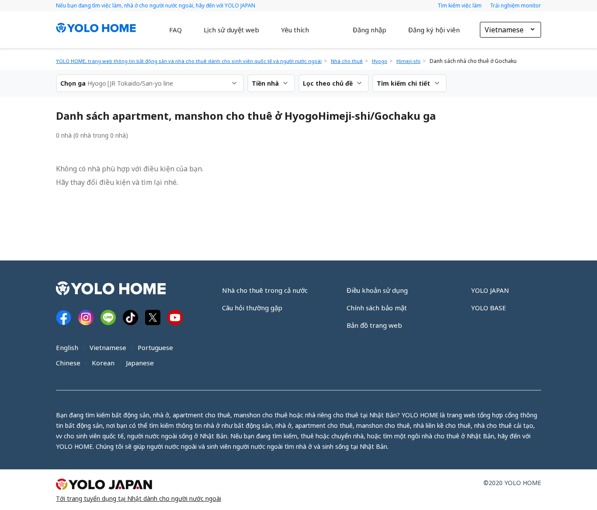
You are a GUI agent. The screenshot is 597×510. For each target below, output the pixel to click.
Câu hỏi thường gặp (252, 307)
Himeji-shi (408, 61)
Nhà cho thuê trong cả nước (265, 290)
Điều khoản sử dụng (377, 290)
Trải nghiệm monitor (515, 5)
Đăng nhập (369, 29)
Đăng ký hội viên (434, 29)
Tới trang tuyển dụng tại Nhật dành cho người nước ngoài (138, 498)
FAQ (175, 29)
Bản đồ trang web (374, 325)
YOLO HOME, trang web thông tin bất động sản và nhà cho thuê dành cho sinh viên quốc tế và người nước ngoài (189, 61)
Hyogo (379, 61)
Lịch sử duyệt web (231, 29)
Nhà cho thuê (347, 61)
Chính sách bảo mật (377, 307)
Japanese (140, 362)
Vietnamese (108, 347)
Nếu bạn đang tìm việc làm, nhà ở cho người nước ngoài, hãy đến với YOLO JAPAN (155, 5)
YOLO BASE (488, 307)
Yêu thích (295, 29)
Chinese (68, 362)
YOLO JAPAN (490, 290)
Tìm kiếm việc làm (460, 5)
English (67, 347)
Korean (103, 362)
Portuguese (155, 347)
